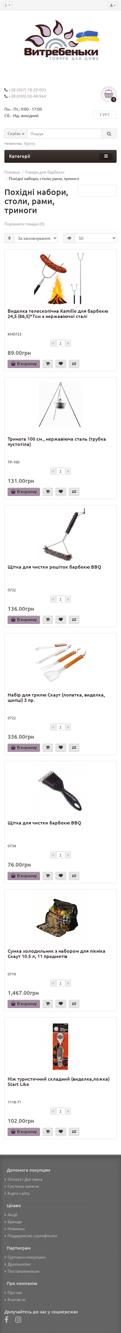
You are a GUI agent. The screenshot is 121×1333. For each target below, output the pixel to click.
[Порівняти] (74, 364)
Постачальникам (23, 1271)
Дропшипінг (19, 1264)
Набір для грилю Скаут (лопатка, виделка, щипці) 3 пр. (56, 697)
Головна (12, 171)
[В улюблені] (61, 364)
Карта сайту (19, 1193)
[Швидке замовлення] (48, 364)
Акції (12, 1214)
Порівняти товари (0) (24, 223)
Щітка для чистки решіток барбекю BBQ (54, 567)
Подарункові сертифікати (32, 1235)
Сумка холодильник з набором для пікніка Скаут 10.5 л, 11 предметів (56, 953)
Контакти (16, 1299)
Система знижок (23, 1186)
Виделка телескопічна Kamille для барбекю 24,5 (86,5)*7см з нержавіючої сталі (58, 313)
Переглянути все (97, 190)
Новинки (16, 1228)
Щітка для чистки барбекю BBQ (44, 823)
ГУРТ (105, 114)
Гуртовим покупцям (27, 1257)
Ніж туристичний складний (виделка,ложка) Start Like (59, 1081)
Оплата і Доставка (25, 1179)
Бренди (15, 1221)
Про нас (15, 1292)
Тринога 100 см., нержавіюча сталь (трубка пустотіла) (57, 441)
